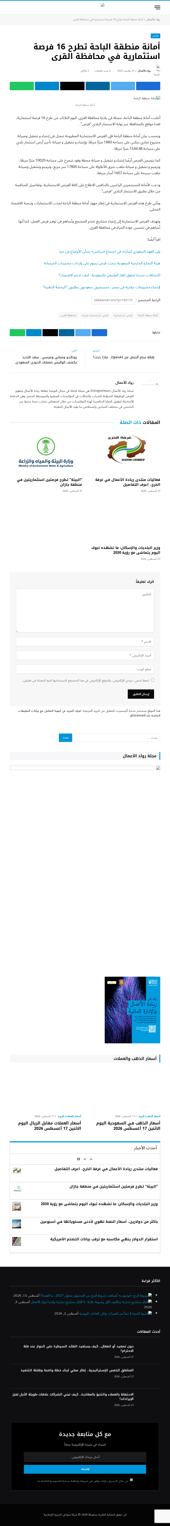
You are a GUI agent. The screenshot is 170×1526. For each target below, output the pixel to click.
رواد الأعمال (153, 19)
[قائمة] (157, 7)
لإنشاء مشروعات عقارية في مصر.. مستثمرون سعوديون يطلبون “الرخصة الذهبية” (101, 287)
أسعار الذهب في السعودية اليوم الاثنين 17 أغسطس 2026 (128, 1125)
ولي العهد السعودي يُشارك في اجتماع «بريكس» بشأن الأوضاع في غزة (109, 251)
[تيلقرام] (47, 86)
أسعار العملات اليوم (69, 1116)
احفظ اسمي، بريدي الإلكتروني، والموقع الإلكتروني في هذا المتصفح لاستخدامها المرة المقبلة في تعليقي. (85, 680)
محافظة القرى (68, 315)
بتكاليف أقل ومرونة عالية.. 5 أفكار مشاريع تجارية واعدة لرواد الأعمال (76, 1301)
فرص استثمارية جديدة (95, 315)
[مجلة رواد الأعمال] (85, 7)
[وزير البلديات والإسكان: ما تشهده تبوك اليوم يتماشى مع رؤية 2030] (124, 520)
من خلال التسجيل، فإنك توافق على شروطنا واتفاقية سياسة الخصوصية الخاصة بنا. (83, 1481)
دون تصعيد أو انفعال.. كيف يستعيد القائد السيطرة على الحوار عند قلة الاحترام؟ (78, 1348)
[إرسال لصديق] (72, 86)
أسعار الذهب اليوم (149, 1116)
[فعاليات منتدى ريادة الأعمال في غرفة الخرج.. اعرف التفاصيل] (124, 452)
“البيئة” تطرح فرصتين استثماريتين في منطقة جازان (49, 482)
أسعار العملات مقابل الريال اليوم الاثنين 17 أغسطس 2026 (49, 1125)
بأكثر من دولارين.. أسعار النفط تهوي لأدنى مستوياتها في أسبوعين (99, 1221)
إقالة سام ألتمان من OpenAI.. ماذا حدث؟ (123, 357)
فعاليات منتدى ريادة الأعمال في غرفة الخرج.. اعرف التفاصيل (127, 482)
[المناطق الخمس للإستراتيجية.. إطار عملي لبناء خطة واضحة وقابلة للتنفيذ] (149, 1376)
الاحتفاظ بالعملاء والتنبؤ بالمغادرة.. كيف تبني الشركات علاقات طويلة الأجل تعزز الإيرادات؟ (73, 1396)
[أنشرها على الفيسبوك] (148, 86)
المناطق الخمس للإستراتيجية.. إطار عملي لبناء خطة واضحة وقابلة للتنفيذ (77, 1370)
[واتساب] (22, 86)
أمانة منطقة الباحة (148, 315)
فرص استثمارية (123, 315)
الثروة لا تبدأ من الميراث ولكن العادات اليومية (109, 1313)
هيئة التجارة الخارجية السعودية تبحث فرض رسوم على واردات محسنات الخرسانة (102, 263)
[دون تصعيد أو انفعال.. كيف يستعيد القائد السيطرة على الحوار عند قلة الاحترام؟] (149, 1352)
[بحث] (12, 7)
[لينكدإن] (98, 86)
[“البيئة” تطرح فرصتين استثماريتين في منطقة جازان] (46, 452)
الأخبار (155, 35)
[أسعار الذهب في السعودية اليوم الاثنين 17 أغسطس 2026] (124, 1089)
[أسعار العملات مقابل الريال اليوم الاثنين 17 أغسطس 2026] (45, 1089)
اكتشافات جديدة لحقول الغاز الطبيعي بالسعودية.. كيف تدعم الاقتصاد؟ (109, 275)
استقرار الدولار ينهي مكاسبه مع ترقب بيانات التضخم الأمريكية (104, 1239)
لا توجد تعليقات (102, 70)
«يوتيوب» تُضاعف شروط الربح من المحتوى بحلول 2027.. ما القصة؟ (86, 1295)
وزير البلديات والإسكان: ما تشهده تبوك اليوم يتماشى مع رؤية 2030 (125, 550)
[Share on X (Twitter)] (123, 86)
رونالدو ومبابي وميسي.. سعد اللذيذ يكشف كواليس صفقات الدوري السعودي (46, 359)
